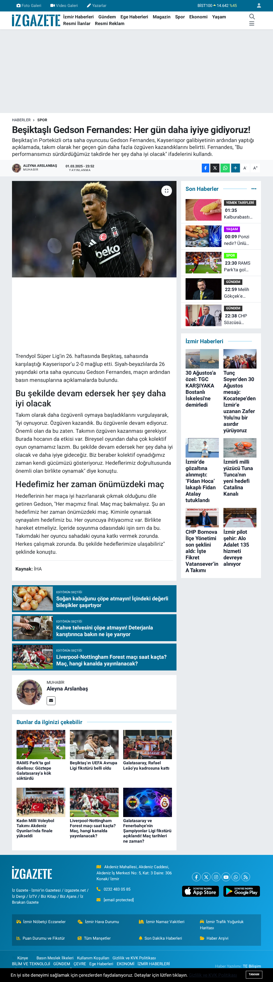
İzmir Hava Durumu (102, 921)
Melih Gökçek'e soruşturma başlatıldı (236, 293)
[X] (206, 876)
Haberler (21, 120)
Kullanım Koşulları (93, 958)
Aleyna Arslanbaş (67, 688)
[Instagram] (216, 876)
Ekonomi (198, 16)
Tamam (254, 974)
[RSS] (245, 876)
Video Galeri (67, 5)
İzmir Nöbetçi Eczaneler (44, 921)
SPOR (42, 120)
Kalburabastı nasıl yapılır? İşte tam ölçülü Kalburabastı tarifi (239, 214)
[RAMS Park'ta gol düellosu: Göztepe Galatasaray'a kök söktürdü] (41, 744)
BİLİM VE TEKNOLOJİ (31, 963)
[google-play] (241, 891)
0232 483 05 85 (117, 889)
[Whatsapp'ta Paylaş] (225, 168)
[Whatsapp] (235, 876)
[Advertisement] (136, 71)
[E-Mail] (51, 700)
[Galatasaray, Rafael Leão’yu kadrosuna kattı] (147, 744)
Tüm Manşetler (97, 938)
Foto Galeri (31, 5)
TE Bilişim (252, 966)
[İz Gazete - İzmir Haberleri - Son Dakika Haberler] (36, 20)
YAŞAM (232, 229)
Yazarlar (99, 5)
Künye (22, 958)
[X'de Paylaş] (214, 168)
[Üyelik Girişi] (256, 5)
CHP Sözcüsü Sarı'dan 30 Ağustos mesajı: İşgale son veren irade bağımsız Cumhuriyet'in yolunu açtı (240, 319)
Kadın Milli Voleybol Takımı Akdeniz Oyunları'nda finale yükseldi (35, 828)
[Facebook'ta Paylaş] (205, 168)
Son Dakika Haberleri (163, 938)
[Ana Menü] (251, 23)
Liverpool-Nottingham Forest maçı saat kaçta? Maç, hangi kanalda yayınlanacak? (93, 828)
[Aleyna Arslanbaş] (29, 691)
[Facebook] (196, 876)
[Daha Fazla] (235, 168)
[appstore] (200, 891)
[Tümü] (253, 188)
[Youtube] (226, 876)
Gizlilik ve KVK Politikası (134, 958)
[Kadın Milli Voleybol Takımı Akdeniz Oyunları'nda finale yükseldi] (41, 802)
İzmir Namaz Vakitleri (165, 921)
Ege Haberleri (134, 16)
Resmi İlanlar (76, 23)
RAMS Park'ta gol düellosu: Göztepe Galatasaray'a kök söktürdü (34, 770)
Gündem (107, 16)
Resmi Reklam (110, 23)
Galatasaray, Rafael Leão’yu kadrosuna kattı (146, 765)
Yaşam (219, 16)
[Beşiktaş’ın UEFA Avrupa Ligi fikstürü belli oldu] (94, 744)
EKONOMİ (125, 963)
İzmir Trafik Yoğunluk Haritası (222, 924)
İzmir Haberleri (78, 16)
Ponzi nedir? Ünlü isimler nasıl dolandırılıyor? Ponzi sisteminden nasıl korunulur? (239, 240)
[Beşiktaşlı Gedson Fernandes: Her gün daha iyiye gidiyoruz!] (94, 229)
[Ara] (252, 17)
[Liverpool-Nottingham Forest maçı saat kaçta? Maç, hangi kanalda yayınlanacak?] (94, 802)
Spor (180, 16)
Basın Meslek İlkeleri (55, 958)
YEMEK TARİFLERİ (240, 203)
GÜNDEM (61, 963)
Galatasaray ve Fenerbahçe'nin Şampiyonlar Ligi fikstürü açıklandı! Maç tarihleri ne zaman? (147, 831)
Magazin (162, 16)
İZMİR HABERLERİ (154, 963)
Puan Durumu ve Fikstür (44, 938)
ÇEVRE (80, 963)
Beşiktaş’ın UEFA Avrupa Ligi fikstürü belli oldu (93, 765)
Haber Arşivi (217, 938)
